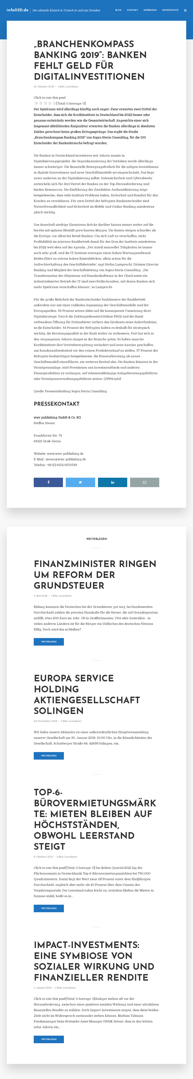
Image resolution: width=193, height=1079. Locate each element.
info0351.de (17, 10)
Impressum (150, 10)
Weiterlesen (49, 642)
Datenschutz (170, 10)
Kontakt (132, 10)
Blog (118, 10)
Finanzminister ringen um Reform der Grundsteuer (95, 575)
